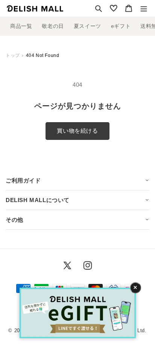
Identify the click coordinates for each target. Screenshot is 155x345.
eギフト (121, 26)
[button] (98, 8)
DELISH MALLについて (38, 200)
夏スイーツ (87, 26)
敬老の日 (53, 26)
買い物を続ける (77, 130)
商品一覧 (21, 26)
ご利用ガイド (23, 180)
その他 (14, 219)
